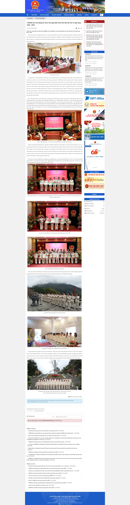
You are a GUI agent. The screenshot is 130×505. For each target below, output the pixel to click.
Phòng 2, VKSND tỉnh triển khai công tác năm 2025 (39, 480)
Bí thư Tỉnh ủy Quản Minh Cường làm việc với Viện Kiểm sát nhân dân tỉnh (44, 435)
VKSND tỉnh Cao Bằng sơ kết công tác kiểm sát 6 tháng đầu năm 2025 (43, 452)
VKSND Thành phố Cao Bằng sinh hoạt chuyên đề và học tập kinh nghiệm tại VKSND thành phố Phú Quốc (50, 433)
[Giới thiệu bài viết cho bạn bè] (76, 28)
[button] (34, 15)
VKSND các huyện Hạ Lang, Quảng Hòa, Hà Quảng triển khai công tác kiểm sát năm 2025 (47, 482)
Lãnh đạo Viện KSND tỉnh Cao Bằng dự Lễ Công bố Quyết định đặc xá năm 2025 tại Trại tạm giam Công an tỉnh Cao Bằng (53, 444)
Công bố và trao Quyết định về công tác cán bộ (38, 485)
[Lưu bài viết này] (81, 28)
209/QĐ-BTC (88, 54)
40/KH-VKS (87, 65)
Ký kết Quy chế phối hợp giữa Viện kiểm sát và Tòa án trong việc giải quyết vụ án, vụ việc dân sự (48, 466)
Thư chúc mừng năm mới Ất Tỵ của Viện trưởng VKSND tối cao (41, 475)
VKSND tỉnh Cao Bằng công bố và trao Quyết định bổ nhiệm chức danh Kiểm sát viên (46, 441)
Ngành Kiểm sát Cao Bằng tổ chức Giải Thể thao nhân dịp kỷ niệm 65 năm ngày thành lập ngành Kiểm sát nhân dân (52, 448)
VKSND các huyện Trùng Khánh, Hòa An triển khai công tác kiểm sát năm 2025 (44, 473)
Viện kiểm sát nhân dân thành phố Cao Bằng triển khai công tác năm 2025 (44, 478)
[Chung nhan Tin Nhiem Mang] (65, 504)
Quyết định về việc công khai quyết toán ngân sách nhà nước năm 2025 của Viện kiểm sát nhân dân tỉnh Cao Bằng (94, 41)
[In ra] (79, 28)
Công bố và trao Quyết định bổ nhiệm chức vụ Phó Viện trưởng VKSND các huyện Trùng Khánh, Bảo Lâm (50, 470)
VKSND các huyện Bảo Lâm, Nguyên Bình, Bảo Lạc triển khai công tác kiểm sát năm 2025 (47, 468)
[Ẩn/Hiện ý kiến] (53, 417)
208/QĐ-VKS (88, 76)
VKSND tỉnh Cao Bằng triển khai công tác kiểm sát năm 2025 (41, 487)
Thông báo (94, 21)
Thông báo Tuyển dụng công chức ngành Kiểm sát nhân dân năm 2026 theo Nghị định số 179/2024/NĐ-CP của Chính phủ (94, 35)
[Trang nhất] (28, 15)
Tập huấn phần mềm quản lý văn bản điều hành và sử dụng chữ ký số (43, 430)
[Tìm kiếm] (101, 15)
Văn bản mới (94, 52)
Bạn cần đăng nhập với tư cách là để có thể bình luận (45, 420)
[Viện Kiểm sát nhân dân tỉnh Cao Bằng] (31, 6)
